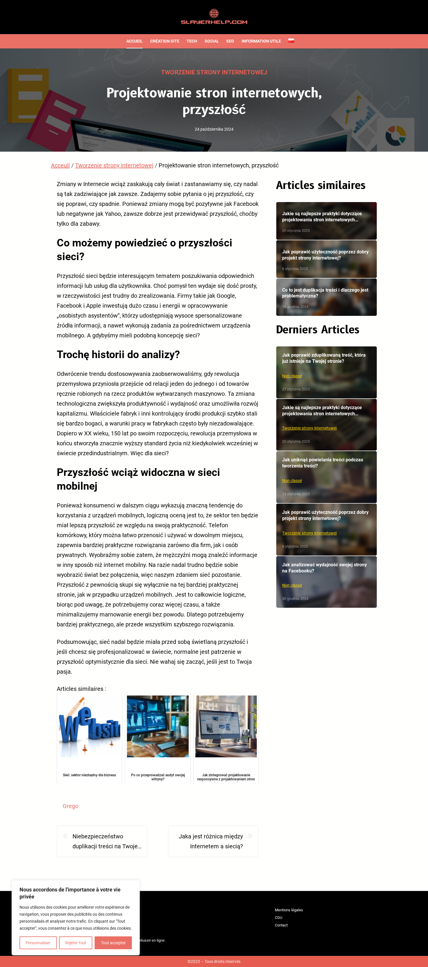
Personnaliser (38, 942)
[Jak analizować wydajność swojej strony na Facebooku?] (326, 582)
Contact (281, 925)
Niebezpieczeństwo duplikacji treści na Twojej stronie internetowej (105, 842)
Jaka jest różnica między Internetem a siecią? (211, 841)
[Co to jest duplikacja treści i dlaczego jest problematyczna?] (326, 297)
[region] (76, 917)
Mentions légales (289, 910)
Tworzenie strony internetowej (214, 72)
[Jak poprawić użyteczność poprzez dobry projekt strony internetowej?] (326, 259)
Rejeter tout (75, 942)
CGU (278, 917)
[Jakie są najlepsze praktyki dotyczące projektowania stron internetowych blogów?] (326, 221)
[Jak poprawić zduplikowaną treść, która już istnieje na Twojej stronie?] (326, 372)
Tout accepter (113, 942)
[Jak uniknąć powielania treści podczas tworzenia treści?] (326, 477)
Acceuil (60, 165)
